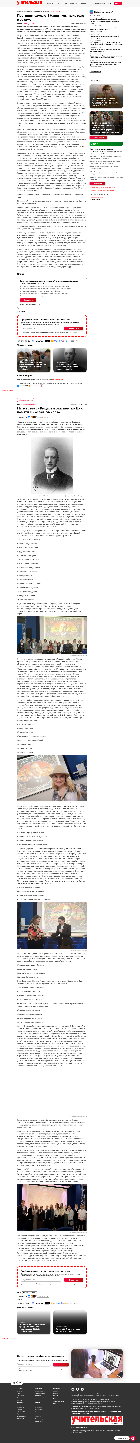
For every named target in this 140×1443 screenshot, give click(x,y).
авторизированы (58, 379)
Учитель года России (41, 1398)
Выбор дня (20, 1402)
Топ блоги (95, 80)
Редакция (56, 1391)
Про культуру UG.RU (61, 1326)
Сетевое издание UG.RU (41, 1405)
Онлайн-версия (39, 1421)
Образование (20, 1391)
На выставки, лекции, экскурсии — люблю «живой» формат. (41, 291)
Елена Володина (29, 404)
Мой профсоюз (39, 1409)
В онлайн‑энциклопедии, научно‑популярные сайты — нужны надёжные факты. (47, 288)
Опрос (94, 143)
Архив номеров (71, 3)
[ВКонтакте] (29, 417)
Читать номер (55, 11)
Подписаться (73, 328)
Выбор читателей (103, 12)
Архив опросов (95, 199)
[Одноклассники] (32, 417)
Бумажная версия (40, 1419)
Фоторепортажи (58, 1401)
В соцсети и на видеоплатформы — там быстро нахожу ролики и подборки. (45, 286)
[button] (22, 386)
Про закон (20, 1398)
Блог (59, 3)
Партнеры (56, 1395)
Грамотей (19, 1409)
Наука (18, 1393)
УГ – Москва (38, 1407)
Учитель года (20, 1407)
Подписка (84, 3)
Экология (19, 1400)
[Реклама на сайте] (132, 1438)
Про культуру (20, 1395)
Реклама (55, 1393)
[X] (34, 417)
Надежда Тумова (29, 24)
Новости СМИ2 (7, 391)
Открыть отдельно (96, 197)
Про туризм (20, 1405)
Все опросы (21, 311)
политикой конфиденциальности (40, 332)
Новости (49, 3)
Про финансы (21, 1411)
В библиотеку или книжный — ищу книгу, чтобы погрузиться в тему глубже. (46, 293)
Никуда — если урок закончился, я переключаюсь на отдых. (41, 296)
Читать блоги (98, 137)
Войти (118, 3)
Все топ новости (95, 72)
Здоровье (19, 1414)
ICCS (54, 1399)
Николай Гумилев (29, 1292)
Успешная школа (40, 1391)
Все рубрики (20, 1418)
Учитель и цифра (21, 1416)
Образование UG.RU (24, 357)
